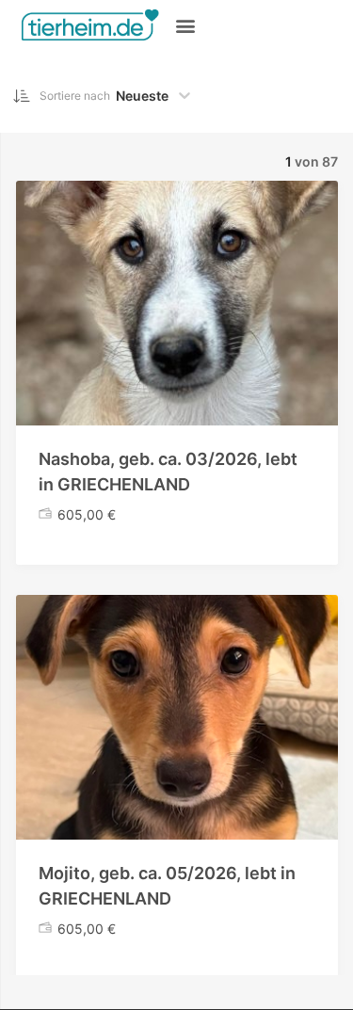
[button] (185, 24)
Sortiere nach (75, 95)
